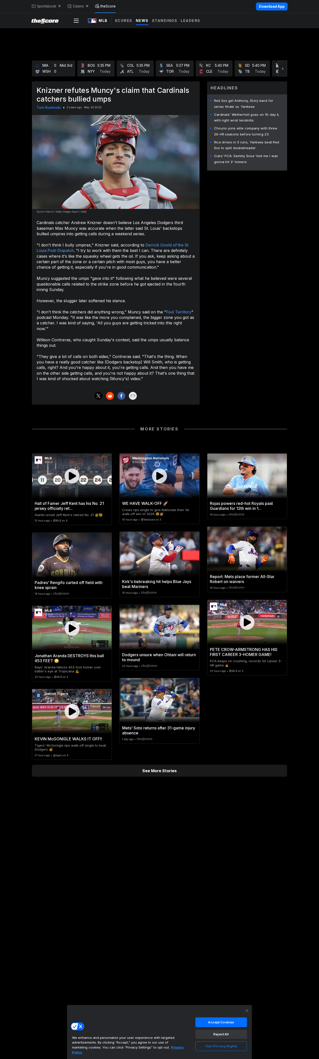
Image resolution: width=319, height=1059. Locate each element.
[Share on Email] (133, 396)
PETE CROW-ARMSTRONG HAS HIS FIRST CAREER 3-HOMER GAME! (243, 652)
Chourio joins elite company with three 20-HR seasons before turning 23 (245, 131)
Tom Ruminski (49, 107)
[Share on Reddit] (110, 396)
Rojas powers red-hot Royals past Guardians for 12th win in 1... (241, 506)
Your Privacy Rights (221, 1046)
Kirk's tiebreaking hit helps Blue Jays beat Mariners (156, 584)
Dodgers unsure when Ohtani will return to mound (159, 657)
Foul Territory (178, 311)
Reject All (221, 1034)
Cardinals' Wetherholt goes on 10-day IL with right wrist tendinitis (247, 117)
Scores (123, 20)
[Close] (246, 1010)
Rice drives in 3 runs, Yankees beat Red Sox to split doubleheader (246, 145)
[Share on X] (98, 396)
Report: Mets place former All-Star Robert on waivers (242, 579)
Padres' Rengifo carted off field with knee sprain (68, 585)
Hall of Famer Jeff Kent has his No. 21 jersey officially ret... (69, 506)
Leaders (190, 20)
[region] (159, 1032)
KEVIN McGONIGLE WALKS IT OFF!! (68, 738)
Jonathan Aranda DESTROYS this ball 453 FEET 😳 (69, 658)
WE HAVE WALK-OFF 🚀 (145, 503)
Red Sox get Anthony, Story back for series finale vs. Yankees (243, 104)
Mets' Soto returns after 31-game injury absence (158, 730)
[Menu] (76, 20)
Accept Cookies (221, 1022)
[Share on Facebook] (121, 396)
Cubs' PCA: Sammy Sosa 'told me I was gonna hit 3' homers (246, 159)
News (142, 20)
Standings (164, 20)
